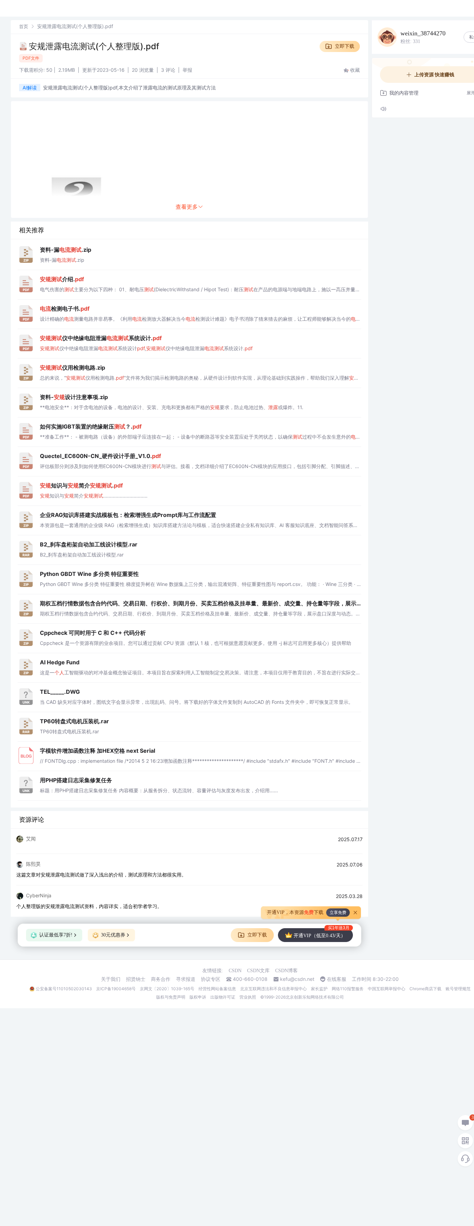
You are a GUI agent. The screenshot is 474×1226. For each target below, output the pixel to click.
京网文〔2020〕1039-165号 (167, 988)
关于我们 (110, 979)
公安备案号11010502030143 (64, 988)
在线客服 (336, 979)
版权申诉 (197, 997)
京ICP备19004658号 (116, 988)
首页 (23, 26)
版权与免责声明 (170, 997)
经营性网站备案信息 (217, 988)
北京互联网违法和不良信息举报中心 (273, 988)
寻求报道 (185, 979)
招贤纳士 (135, 979)
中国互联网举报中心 (386, 988)
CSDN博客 (286, 970)
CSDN (235, 970)
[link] (23, 26)
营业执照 (247, 997)
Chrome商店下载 (425, 988)
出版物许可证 (222, 997)
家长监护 (319, 988)
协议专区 (210, 979)
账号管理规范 (458, 988)
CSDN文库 (258, 970)
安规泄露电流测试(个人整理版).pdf (94, 46)
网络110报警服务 (348, 988)
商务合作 (160, 979)
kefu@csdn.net (297, 979)
